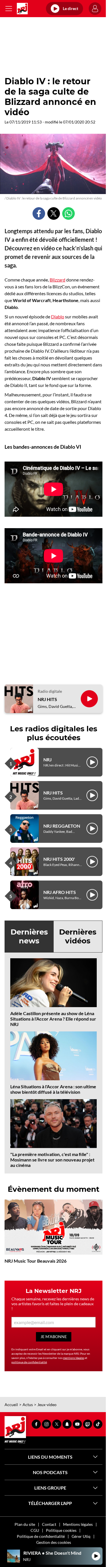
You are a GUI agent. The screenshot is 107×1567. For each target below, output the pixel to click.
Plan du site (25, 1524)
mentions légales (73, 1358)
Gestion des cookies (53, 1542)
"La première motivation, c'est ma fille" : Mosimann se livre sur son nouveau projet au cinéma (52, 1159)
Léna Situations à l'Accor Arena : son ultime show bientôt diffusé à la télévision (53, 1089)
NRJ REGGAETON (61, 826)
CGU (35, 1530)
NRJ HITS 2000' (59, 859)
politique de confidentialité (29, 1362)
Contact (49, 1524)
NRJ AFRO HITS (59, 892)
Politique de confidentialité (41, 1536)
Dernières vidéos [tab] (77, 936)
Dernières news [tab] (29, 936)
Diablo (57, 316)
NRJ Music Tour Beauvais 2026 (35, 1260)
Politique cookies (61, 1530)
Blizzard (57, 279)
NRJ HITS (47, 699)
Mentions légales (78, 1524)
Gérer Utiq (81, 1536)
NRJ (47, 759)
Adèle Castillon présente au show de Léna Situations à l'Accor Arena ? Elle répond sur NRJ (53, 1019)
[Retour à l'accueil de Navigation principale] (22, 8)
